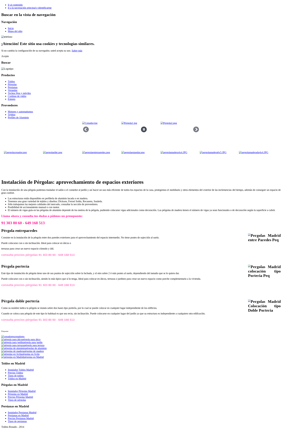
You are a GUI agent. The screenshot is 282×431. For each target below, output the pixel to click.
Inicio (11, 28)
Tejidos (11, 114)
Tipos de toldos (16, 375)
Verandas (12, 90)
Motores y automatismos (20, 111)
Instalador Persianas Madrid (22, 412)
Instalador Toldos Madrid (21, 369)
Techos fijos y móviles (19, 93)
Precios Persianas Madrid (21, 418)
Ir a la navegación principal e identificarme (30, 7)
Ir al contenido (15, 4)
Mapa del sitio (15, 31)
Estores (11, 99)
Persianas (12, 87)
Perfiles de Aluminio (18, 117)
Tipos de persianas (17, 421)
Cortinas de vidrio (17, 96)
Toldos (11, 81)
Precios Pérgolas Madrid (20, 397)
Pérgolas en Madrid (18, 394)
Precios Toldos (15, 372)
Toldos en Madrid (17, 378)
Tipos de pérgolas (17, 400)
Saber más (77, 50)
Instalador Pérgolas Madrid (22, 391)
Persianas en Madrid (18, 415)
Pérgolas (12, 84)
